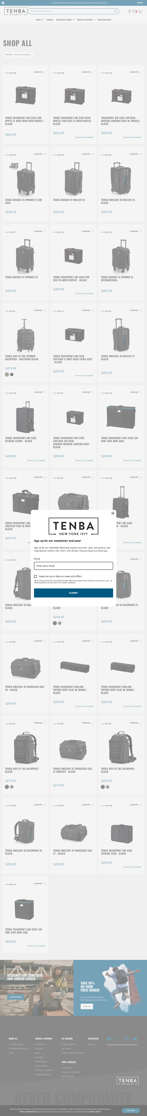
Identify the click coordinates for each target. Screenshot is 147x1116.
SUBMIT (73, 593)
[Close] (112, 513)
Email (37, 558)
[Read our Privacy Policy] (111, 581)
